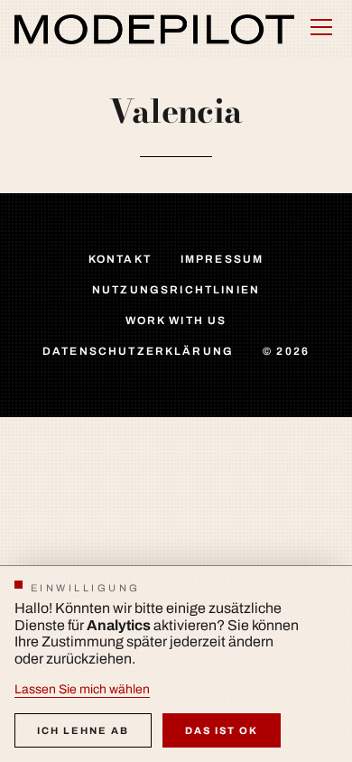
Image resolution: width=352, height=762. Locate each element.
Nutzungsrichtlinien (176, 289)
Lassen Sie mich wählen (82, 689)
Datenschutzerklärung (138, 351)
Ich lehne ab (83, 730)
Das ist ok (221, 730)
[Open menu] (321, 27)
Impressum (222, 259)
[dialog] (176, 663)
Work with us (176, 320)
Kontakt (120, 259)
